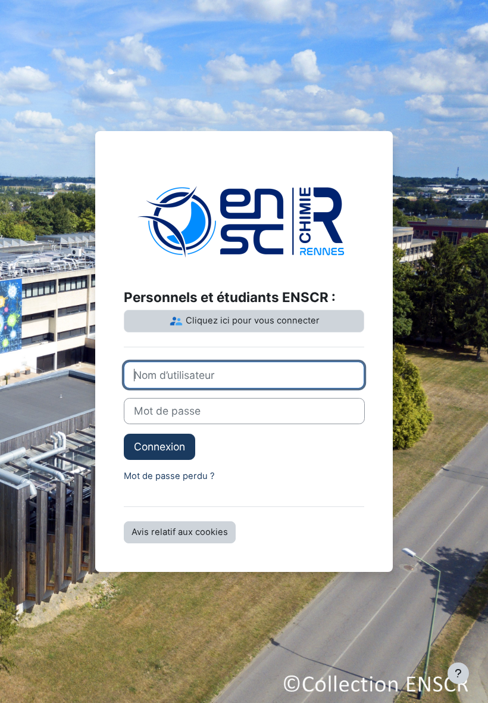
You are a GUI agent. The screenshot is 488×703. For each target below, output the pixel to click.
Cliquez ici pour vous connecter (251, 320)
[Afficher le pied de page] (458, 673)
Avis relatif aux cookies (180, 532)
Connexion (159, 446)
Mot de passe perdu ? (169, 476)
